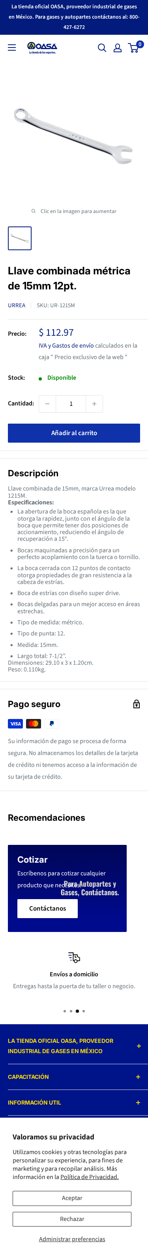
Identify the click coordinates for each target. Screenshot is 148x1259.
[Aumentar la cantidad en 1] (94, 404)
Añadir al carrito (74, 433)
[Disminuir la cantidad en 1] (47, 404)
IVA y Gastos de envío (66, 345)
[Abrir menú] (12, 47)
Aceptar (72, 1198)
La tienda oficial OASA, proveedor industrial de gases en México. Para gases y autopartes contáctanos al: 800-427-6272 (74, 17)
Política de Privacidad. (89, 1177)
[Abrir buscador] (102, 48)
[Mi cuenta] (118, 48)
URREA (16, 305)
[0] (134, 48)
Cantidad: (21, 403)
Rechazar (72, 1219)
